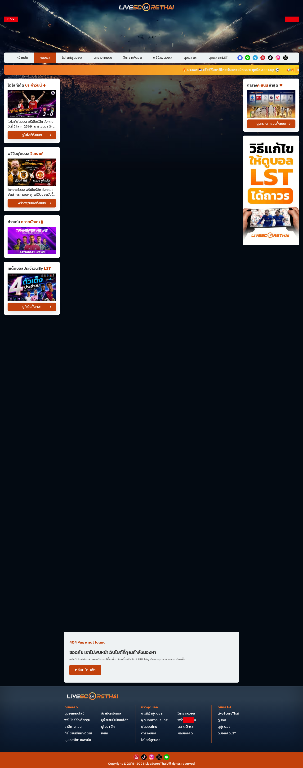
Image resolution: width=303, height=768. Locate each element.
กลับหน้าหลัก (85, 670)
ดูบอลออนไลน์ (74, 713)
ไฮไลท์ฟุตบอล (72, 57)
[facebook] (240, 58)
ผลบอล (45, 57)
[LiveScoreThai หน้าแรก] (92, 696)
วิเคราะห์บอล (132, 57)
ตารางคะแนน (103, 57)
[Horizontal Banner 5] (151, 243)
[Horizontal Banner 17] (151, 611)
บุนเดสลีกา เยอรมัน (77, 739)
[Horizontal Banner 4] (151, 206)
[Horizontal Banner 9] (151, 390)
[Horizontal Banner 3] (151, 169)
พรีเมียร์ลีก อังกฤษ (77, 720)
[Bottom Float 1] (151, 757)
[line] (247, 58)
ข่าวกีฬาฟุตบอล (152, 713)
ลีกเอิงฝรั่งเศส (111, 713)
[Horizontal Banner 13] (151, 500)
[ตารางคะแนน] (271, 103)
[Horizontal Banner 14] (151, 537)
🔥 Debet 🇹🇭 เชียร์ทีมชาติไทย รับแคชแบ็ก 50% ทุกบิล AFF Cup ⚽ (196, 69)
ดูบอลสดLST (218, 57)
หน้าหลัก (22, 57)
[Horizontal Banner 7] (151, 317)
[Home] (146, 8)
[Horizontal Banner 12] (151, 463)
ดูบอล (222, 720)
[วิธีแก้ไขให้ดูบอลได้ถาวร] (271, 191)
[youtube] (263, 58)
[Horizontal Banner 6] (151, 280)
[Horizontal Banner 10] (151, 427)
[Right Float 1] (292, 47)
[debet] (151, 729)
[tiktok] (270, 58)
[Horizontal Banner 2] (151, 132)
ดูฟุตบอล (224, 726)
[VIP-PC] (151, 33)
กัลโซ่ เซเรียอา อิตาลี (78, 733)
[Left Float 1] (11, 47)
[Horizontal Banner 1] (151, 96)
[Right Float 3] (292, 95)
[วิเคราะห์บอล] (32, 287)
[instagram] (278, 58)
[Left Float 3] (11, 95)
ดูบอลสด (190, 57)
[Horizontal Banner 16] (151, 574)
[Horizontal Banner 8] (151, 353)
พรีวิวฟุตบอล (162, 57)
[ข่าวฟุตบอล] (32, 240)
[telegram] (255, 58)
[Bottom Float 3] (151, 741)
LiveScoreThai (228, 713)
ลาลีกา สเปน (72, 726)
